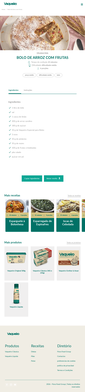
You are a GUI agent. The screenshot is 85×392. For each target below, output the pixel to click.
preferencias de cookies (66, 361)
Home (3, 9)
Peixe (33, 361)
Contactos (61, 356)
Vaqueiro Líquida (11, 356)
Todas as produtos (74, 242)
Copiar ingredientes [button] (32, 178)
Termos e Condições (65, 370)
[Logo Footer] (13, 333)
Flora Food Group (64, 352)
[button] (82, 4)
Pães (33, 356)
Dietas (33, 352)
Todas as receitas (74, 195)
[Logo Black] (10, 2)
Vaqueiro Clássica (12, 352)
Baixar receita (52, 178)
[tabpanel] (43, 131)
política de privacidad (65, 366)
